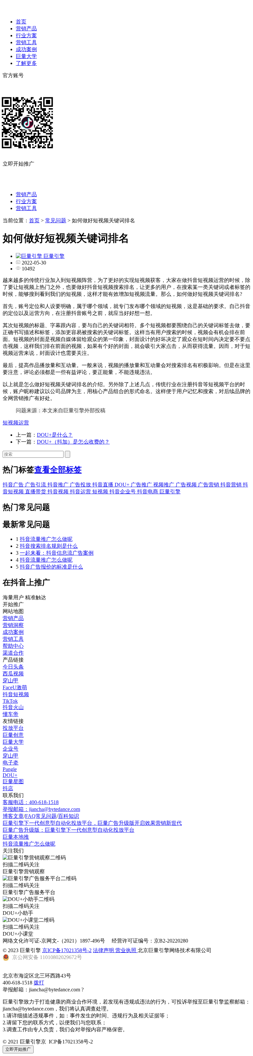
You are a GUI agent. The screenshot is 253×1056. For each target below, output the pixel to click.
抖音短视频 (16, 694)
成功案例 (26, 49)
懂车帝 (10, 714)
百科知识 (68, 816)
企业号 (10, 749)
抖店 (8, 788)
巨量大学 (26, 56)
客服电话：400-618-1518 (31, 802)
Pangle (10, 769)
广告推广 (142, 484)
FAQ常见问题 (41, 816)
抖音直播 (103, 484)
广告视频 (187, 484)
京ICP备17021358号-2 (67, 950)
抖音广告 (14, 484)
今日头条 (13, 666)
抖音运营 (81, 491)
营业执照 (126, 950)
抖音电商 (148, 491)
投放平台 (13, 728)
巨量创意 (13, 735)
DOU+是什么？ (55, 435)
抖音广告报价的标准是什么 (51, 567)
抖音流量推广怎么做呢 (46, 539)
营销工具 (26, 42)
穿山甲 (10, 680)
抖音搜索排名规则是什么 (49, 546)
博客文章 (13, 816)
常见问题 (55, 220)
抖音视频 (58, 491)
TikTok (10, 701)
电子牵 (10, 762)
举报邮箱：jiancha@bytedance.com (41, 809)
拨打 (39, 982)
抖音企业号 (123, 491)
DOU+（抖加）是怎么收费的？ (73, 442)
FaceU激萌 (15, 687)
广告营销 (209, 484)
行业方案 (26, 35)
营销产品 (26, 28)
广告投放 (81, 484)
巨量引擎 (170, 491)
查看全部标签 (58, 469)
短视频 (100, 491)
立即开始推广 (18, 1049)
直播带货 (36, 491)
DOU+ (123, 484)
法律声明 (104, 950)
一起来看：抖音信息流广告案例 (57, 553)
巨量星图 (13, 781)
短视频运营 (16, 422)
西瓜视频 (13, 673)
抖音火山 (13, 707)
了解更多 (26, 63)
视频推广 (164, 484)
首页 (21, 21)
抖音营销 (231, 484)
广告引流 (36, 484)
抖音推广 (58, 484)
